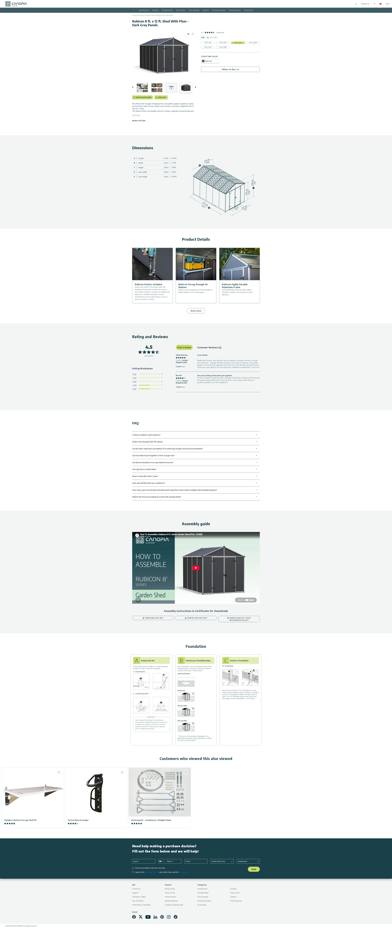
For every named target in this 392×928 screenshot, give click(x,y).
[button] (134, 87)
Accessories (248, 10)
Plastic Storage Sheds (147, 15)
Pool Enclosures (235, 10)
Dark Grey (208, 61)
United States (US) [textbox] (218, 861)
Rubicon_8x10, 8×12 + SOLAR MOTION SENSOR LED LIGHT (240, 619)
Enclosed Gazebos (219, 10)
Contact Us (365, 4)
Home (134, 15)
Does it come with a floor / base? (145, 476)
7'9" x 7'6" (207, 43)
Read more (256, 367)
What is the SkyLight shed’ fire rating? (147, 441)
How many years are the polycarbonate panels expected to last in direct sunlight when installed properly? (174, 490)
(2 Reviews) (220, 32)
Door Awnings (194, 10)
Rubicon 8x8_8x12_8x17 (154, 618)
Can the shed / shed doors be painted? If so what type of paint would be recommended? (167, 448)
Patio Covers (181, 10)
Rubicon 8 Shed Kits (165, 15)
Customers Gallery (139, 897)
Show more (196, 310)
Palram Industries (171, 901)
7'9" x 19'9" (223, 47)
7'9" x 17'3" (208, 47)
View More (136, 115)
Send (253, 869)
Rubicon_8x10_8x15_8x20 (197, 618)
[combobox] (161, 861)
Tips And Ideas (137, 901)
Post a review (184, 347)
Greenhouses (144, 10)
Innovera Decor (170, 897)
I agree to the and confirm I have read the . (162, 872)
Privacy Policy (183, 872)
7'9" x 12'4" (238, 43)
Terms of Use (170, 893)
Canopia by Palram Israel (174, 905)
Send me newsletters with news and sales (150, 868)
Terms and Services (152, 872)
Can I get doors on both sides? (144, 469)
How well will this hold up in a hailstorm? (148, 483)
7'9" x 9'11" (223, 43)
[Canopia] (16, 4)
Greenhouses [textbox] (242, 861)
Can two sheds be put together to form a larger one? (153, 455)
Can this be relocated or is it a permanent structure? (153, 462)
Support (135, 893)
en (387, 4)
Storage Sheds (167, 10)
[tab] (208, 37)
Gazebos (155, 10)
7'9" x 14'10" (253, 43)
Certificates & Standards (141, 905)
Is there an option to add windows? (146, 435)
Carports (206, 10)
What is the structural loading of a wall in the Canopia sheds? (156, 497)
